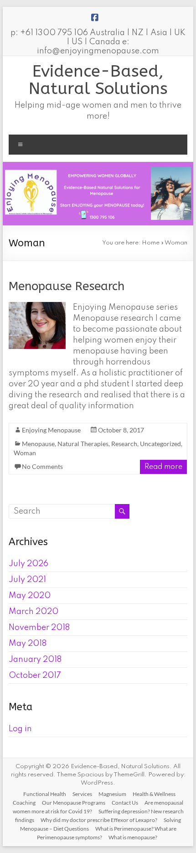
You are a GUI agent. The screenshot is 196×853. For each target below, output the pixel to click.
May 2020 (30, 596)
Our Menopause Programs (73, 802)
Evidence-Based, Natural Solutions (98, 80)
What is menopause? (132, 837)
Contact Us (125, 802)
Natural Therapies (82, 443)
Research (124, 443)
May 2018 (27, 644)
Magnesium (112, 794)
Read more (163, 467)
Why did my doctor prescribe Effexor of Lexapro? (99, 820)
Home (151, 243)
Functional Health (44, 794)
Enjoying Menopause (51, 430)
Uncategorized (160, 443)
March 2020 (33, 612)
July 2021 (27, 580)
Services (82, 794)
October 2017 (35, 675)
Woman (25, 453)
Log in (20, 729)
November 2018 (39, 628)
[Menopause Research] (37, 306)
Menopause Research (66, 286)
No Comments (42, 466)
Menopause (38, 443)
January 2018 (35, 659)
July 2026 (28, 564)
